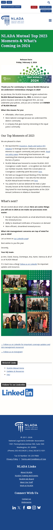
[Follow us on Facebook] (24, 507)
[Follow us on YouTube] (29, 507)
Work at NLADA (26, 485)
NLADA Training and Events (26, 475)
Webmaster (26, 502)
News (9, 2)
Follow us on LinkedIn (28, 264)
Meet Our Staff (26, 482)
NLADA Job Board (26, 479)
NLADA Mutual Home (15, 368)
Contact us (26, 499)
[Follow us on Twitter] (19, 507)
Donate (34, 7)
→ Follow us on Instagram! (12, 352)
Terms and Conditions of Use (33, 459)
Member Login (46, 11)
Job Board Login (45, 7)
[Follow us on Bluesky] (39, 507)
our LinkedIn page (21, 238)
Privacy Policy (12, 459)
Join (3, 2)
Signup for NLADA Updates (11, 7)
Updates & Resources (15, 371)
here (40, 171)
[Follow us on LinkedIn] (14, 507)
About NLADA (26, 472)
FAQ (8, 374)
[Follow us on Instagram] (34, 507)
